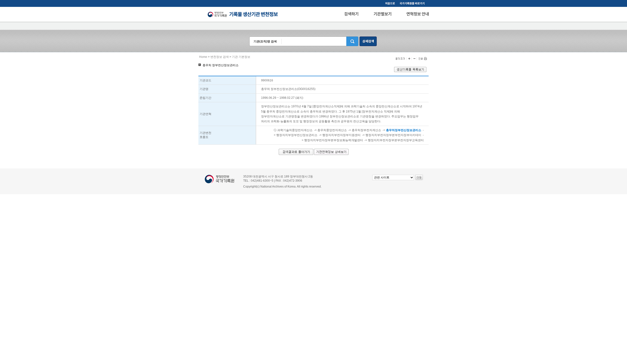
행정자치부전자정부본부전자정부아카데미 (393, 135)
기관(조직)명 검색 (265, 41)
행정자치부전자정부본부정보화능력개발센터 (333, 140)
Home (203, 57)
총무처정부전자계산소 (366, 130)
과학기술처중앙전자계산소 (295, 130)
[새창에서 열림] (410, 71)
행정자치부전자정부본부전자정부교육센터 (396, 140)
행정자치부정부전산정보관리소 (296, 135)
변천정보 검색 (219, 57)
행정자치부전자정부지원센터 (341, 135)
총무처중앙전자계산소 (332, 130)
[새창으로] (412, 4)
